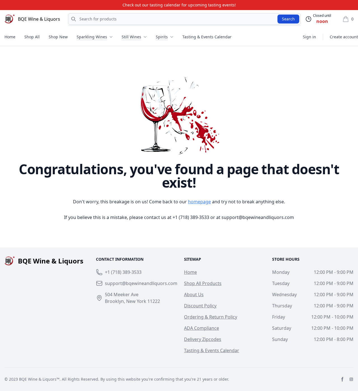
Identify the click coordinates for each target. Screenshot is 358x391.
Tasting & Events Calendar (207, 36)
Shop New (58, 36)
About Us (194, 294)
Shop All (32, 36)
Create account (344, 36)
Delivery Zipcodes (202, 339)
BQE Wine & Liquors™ (39, 379)
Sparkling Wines (92, 36)
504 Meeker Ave (121, 294)
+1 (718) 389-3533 (191, 217)
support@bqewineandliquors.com (258, 217)
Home (9, 36)
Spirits (162, 36)
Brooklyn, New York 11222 (132, 301)
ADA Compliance (201, 328)
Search (288, 19)
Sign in (309, 36)
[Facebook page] (342, 379)
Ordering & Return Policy (210, 317)
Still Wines (131, 36)
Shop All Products (203, 283)
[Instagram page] (351, 379)
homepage (199, 202)
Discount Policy (200, 306)
